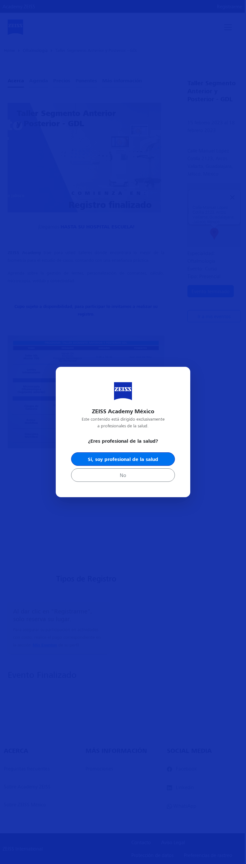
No (123, 475)
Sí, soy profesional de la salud (123, 459)
